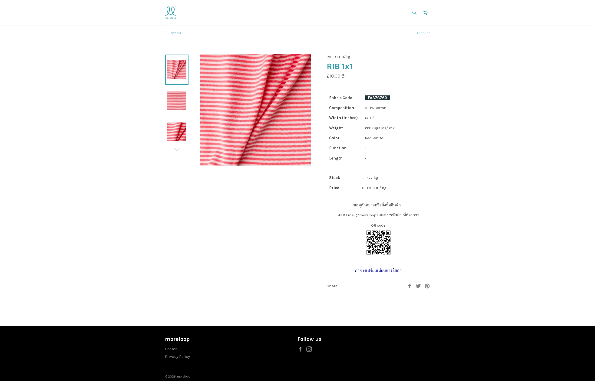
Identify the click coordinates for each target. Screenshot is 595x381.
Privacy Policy (177, 356)
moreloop (184, 376)
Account (423, 33)
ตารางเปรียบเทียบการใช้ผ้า (378, 270)
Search (171, 348)
